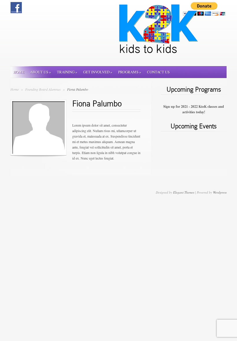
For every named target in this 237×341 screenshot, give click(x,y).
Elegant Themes (183, 192)
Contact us (158, 72)
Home (18, 72)
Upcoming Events (194, 126)
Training (67, 72)
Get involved (97, 72)
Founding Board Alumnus (43, 89)
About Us (40, 72)
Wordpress (220, 192)
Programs (129, 72)
